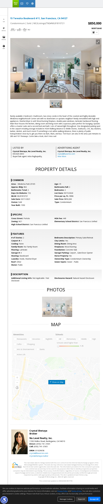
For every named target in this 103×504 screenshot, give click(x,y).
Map (4, 48)
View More (62, 156)
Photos (4, 39)
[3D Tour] (32, 3)
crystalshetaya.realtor (38, 456)
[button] (4, 499)
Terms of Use (76, 491)
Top (4, 21)
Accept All (94, 499)
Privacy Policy (62, 491)
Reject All (81, 499)
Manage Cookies (66, 499)
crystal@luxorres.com (66, 154)
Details (4, 30)
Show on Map (57, 382)
